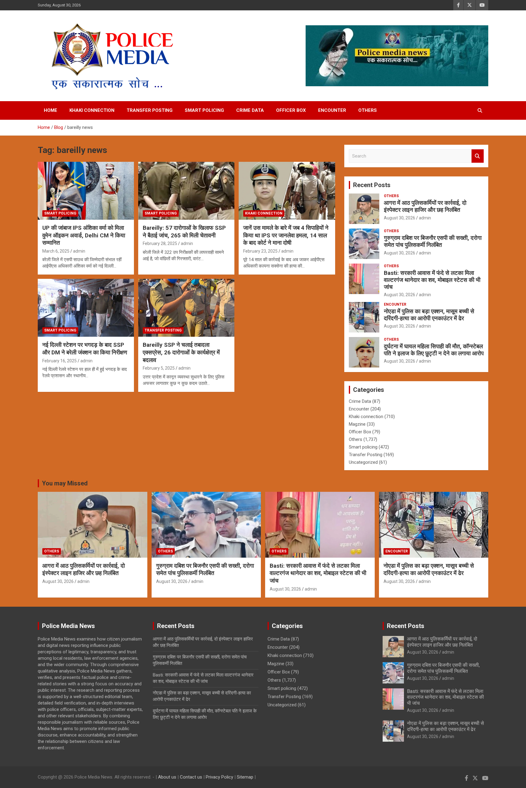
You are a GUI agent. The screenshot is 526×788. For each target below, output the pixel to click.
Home (50, 110)
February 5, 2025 (159, 368)
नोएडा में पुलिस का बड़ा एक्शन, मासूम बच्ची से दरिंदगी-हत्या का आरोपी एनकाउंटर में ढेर (429, 315)
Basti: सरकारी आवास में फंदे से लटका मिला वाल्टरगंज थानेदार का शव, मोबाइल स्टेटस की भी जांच (432, 279)
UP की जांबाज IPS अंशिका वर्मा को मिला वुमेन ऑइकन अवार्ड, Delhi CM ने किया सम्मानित (83, 235)
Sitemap (245, 777)
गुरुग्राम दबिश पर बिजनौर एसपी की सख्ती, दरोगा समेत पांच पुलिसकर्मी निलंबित (433, 241)
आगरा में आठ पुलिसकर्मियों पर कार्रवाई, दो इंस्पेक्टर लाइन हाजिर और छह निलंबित (425, 206)
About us (167, 777)
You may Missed (65, 483)
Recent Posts (372, 185)
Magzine (357, 424)
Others (367, 110)
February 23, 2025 (260, 251)
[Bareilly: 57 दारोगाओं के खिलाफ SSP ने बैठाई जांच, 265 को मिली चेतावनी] (186, 191)
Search (478, 156)
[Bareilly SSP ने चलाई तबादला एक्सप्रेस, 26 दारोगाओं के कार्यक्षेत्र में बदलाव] (186, 308)
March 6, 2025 (55, 251)
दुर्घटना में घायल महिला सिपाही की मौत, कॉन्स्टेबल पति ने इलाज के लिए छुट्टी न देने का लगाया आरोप (434, 350)
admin (79, 251)
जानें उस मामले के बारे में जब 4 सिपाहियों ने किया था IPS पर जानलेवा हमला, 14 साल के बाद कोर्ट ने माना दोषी (285, 235)
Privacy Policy (219, 777)
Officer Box (291, 110)
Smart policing (204, 110)
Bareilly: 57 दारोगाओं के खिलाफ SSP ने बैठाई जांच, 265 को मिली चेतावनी (184, 231)
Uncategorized (363, 462)
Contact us (191, 777)
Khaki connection (91, 110)
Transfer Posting (150, 110)
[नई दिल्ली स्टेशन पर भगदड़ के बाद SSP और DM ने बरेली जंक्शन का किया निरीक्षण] (85, 308)
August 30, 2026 (399, 217)
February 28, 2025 (160, 243)
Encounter (332, 110)
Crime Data (250, 110)
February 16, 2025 (59, 360)
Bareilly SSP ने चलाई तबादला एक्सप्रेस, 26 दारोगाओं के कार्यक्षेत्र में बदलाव (181, 352)
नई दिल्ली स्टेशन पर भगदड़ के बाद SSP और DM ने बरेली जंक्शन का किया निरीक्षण (84, 348)
